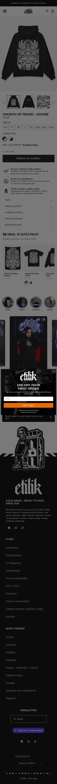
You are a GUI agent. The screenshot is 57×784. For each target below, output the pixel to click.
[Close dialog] (53, 371)
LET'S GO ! (28, 405)
